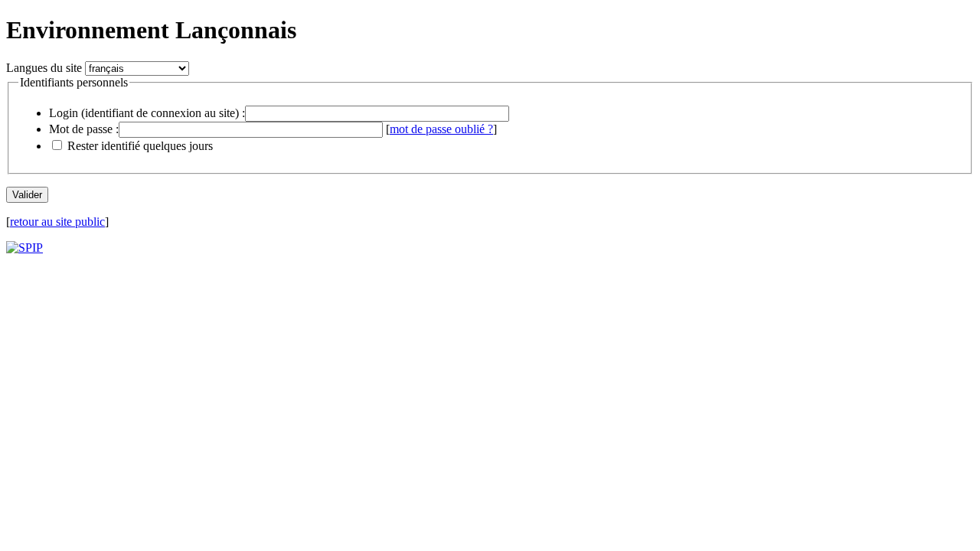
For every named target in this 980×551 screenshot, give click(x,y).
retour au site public (57, 221)
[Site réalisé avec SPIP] (24, 247)
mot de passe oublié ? (441, 128)
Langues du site (44, 67)
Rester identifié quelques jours (140, 145)
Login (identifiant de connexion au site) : (147, 112)
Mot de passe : (84, 128)
